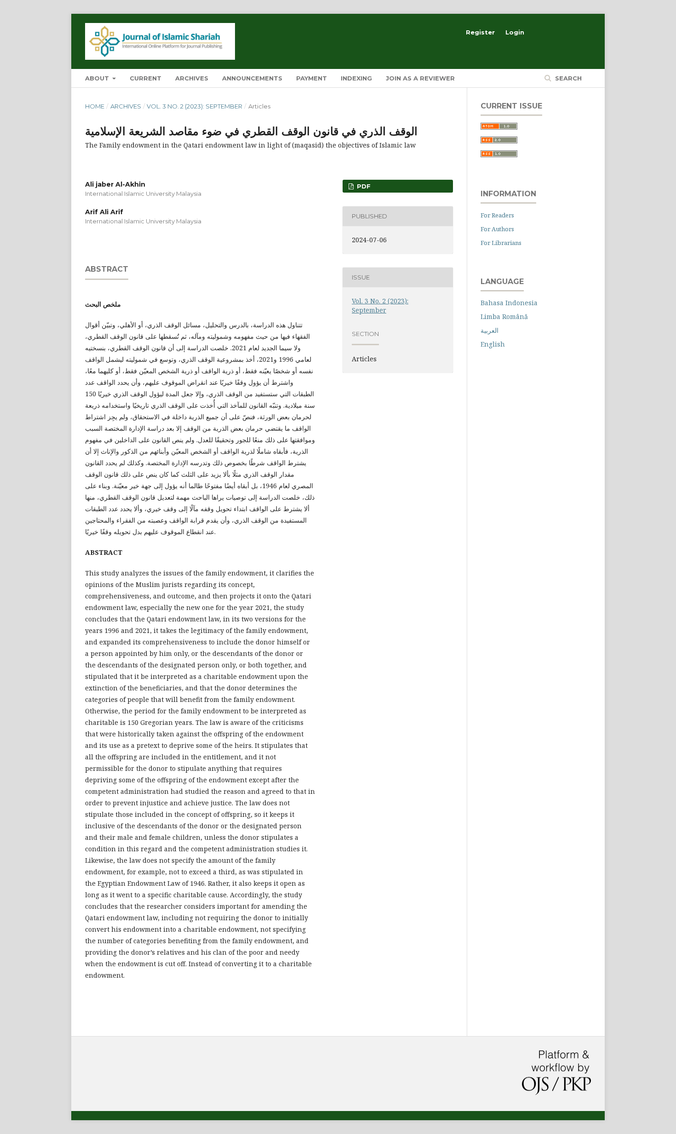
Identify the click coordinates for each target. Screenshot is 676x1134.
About (98, 78)
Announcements (252, 78)
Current (145, 78)
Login (514, 32)
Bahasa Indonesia (509, 302)
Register (480, 32)
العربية (489, 330)
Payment (311, 78)
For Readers (497, 215)
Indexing (356, 78)
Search (567, 78)
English (493, 344)
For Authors (497, 229)
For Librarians (501, 243)
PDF (363, 186)
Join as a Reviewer (420, 78)
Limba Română (504, 316)
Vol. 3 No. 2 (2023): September (194, 106)
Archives (191, 78)
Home (94, 106)
